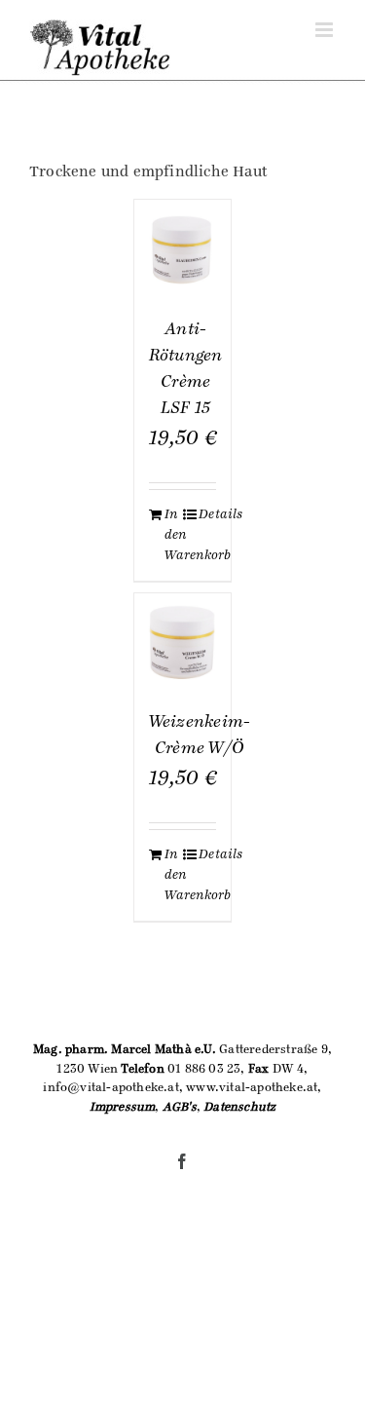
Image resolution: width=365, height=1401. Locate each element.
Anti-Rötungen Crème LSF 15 (186, 369)
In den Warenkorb (173, 535)
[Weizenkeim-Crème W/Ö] (183, 642)
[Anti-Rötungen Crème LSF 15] (183, 248)
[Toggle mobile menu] (325, 29)
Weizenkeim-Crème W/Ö (200, 735)
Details (207, 514)
